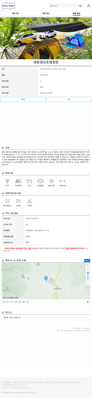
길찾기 (87, 260)
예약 (23, 99)
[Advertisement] (46, 124)
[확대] (88, 265)
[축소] (88, 283)
